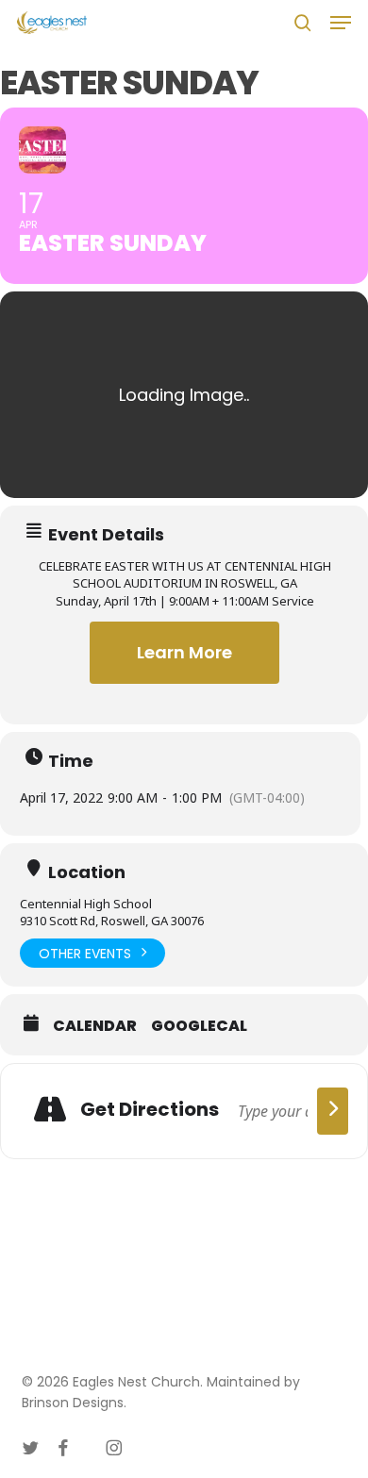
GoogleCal (199, 1026)
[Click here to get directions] (332, 1111)
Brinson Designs (73, 1402)
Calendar (95, 1026)
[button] (340, 22)
